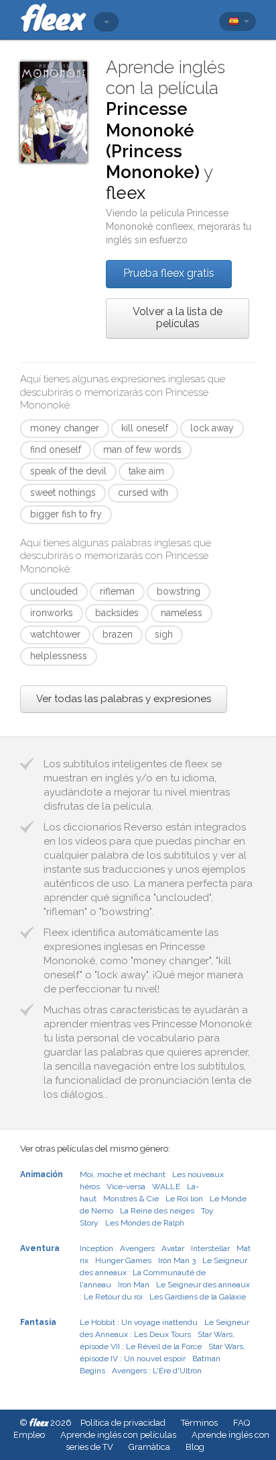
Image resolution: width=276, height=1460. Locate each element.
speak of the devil (68, 471)
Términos (199, 1423)
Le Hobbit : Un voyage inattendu (139, 1322)
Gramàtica (149, 1447)
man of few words (142, 449)
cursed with (143, 492)
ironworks (51, 612)
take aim (146, 471)
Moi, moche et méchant (122, 1174)
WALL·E (166, 1186)
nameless (181, 612)
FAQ (241, 1423)
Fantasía (38, 1322)
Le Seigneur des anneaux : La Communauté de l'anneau (163, 1272)
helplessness (58, 655)
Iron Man (133, 1284)
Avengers (137, 1248)
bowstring (178, 591)
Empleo (29, 1435)
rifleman (117, 591)
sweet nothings (63, 492)
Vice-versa (126, 1186)
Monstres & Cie (131, 1198)
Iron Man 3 (177, 1260)
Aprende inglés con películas (118, 1435)
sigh (164, 634)
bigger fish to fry (66, 514)
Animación (41, 1174)
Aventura (40, 1248)
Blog (195, 1447)
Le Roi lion (184, 1198)
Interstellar (210, 1248)
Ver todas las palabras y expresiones (123, 699)
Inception (96, 1248)
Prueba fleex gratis (168, 273)
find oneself (55, 449)
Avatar (172, 1248)
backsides (117, 612)
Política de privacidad (122, 1423)
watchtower (55, 634)
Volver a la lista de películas (177, 317)
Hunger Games (123, 1260)
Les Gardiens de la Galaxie (197, 1296)
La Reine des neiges (157, 1210)
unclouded (54, 591)
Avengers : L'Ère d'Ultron (157, 1370)
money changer (64, 428)
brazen (117, 634)
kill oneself (144, 428)
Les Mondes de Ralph (144, 1223)
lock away (212, 428)
